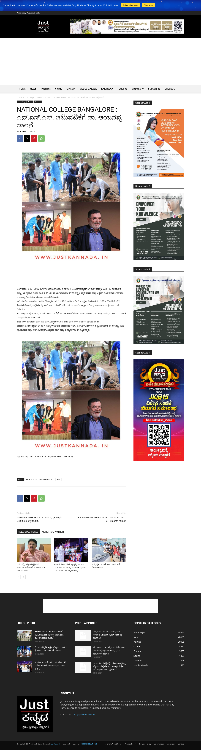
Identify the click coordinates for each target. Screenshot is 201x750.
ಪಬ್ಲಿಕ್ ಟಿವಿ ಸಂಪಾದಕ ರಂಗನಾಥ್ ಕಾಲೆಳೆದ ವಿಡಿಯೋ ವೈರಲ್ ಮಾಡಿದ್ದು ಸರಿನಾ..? (107, 634)
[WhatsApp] (41, 138)
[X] (27, 138)
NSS (58, 479)
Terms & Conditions (113, 743)
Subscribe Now (130, 5)
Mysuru (136, 88)
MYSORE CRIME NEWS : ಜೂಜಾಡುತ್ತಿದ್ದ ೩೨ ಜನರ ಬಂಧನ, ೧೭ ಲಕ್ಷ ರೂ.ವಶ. (39, 519)
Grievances (159, 743)
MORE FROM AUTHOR (53, 532)
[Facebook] (20, 138)
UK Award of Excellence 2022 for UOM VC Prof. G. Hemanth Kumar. (101, 519)
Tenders (122, 88)
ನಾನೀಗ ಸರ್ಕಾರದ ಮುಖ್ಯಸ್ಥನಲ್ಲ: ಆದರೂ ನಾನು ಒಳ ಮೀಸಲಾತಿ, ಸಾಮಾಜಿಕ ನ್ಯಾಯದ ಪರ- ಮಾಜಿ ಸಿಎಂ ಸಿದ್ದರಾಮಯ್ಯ (70, 567)
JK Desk (22, 131)
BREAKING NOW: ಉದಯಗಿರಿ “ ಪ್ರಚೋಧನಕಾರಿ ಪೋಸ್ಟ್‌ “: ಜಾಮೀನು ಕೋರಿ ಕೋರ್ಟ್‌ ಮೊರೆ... (49, 634)
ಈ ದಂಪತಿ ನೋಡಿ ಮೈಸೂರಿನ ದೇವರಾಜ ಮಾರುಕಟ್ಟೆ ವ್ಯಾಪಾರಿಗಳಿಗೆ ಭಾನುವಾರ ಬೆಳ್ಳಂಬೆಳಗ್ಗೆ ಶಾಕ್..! (109, 650)
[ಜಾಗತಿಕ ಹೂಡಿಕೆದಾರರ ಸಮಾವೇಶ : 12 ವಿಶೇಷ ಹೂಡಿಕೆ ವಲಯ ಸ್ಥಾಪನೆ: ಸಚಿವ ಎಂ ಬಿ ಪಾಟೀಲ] (24, 666)
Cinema (70, 88)
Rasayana (107, 88)
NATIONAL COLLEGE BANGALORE (39, 479)
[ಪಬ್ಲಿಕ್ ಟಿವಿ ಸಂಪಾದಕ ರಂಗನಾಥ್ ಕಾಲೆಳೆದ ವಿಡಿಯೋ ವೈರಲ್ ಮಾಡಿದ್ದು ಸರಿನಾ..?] (83, 635)
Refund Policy (145, 743)
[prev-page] (19, 577)
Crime (58, 88)
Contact (181, 743)
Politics (46, 88)
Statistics (171, 743)
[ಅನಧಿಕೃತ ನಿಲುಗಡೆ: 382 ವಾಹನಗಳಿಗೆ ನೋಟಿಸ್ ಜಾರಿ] (109, 550)
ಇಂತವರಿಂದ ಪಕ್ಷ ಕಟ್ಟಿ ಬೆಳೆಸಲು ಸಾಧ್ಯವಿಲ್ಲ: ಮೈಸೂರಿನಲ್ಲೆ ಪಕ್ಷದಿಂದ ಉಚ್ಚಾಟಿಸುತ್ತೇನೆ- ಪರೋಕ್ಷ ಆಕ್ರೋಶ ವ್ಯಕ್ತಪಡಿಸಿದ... (109, 666)
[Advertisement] (100, 61)
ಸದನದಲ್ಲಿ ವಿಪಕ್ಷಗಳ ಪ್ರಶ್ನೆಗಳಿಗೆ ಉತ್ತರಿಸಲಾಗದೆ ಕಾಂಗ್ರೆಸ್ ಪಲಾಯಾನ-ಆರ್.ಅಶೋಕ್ (31, 567)
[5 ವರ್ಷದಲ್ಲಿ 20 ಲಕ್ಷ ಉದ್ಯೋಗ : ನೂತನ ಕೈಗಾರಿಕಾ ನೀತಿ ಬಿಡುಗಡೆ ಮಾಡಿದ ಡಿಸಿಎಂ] (24, 651)
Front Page (29, 97)
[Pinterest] (34, 138)
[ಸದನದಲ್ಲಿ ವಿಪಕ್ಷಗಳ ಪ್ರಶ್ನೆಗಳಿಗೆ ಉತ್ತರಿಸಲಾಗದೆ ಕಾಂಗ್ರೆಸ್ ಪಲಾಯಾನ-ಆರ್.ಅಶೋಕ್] (34, 550)
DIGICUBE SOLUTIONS (89, 744)
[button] (196, 3)
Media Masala (88, 88)
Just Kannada (55, 744)
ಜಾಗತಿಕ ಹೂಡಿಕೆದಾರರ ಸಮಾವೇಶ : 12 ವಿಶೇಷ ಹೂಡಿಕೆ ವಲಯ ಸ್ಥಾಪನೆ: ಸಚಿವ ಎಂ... (50, 665)
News (33, 88)
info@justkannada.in (84, 714)
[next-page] (24, 577)
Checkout (148, 5)
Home (22, 88)
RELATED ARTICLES (28, 532)
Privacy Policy (130, 743)
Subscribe (154, 88)
